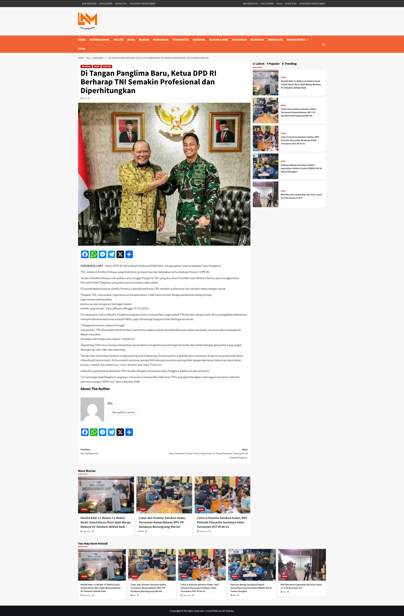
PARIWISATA (275, 40)
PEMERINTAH (180, 40)
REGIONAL (199, 40)
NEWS (82, 40)
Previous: (89, 451)
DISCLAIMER (105, 3)
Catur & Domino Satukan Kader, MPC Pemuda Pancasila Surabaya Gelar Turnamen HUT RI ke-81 (222, 522)
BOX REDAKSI (89, 3)
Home (279, 3)
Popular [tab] (274, 64)
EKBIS (131, 40)
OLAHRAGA (257, 40)
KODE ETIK (121, 3)
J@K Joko (87, 531)
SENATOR (107, 66)
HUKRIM (144, 40)
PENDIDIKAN (161, 40)
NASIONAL (86, 66)
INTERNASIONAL (99, 40)
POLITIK (119, 40)
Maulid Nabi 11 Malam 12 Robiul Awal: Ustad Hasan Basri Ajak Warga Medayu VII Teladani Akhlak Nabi (105, 522)
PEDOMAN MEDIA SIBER (142, 3)
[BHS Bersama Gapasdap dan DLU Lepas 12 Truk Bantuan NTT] (265, 193)
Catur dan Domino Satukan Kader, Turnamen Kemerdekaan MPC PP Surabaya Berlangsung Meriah (162, 522)
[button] (324, 44)
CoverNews (212, 610)
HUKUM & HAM (218, 40)
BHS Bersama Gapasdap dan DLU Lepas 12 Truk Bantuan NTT (301, 196)
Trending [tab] (290, 64)
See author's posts (123, 412)
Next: (208, 453)
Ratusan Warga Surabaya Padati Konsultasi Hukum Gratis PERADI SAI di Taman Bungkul (301, 168)
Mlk (84, 98)
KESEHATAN (239, 40)
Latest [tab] (259, 64)
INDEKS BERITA (296, 40)
